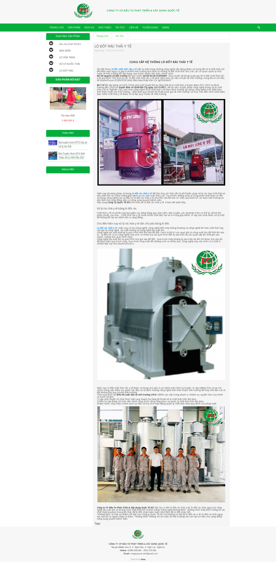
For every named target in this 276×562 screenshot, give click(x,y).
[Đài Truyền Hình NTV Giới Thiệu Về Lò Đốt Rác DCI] (52, 155)
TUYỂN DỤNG (150, 27)
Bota (143, 559)
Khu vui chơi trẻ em (70, 44)
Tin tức (119, 36)
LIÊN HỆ (133, 27)
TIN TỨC (120, 27)
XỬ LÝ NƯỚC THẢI (69, 63)
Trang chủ (102, 36)
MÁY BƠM (65, 50)
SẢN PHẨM (74, 27)
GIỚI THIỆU (104, 27)
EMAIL (165, 27)
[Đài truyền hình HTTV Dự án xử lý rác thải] (52, 142)
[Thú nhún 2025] (68, 89)
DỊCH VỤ (89, 27)
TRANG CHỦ (56, 27)
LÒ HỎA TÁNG (67, 57)
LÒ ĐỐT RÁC (66, 70)
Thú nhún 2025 (68, 115)
